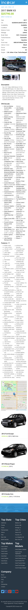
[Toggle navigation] (26, 2)
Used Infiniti (4, 563)
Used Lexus (4, 551)
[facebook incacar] (6, 592)
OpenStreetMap (23, 409)
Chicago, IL (18, 527)
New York (3, 537)
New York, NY (18, 539)
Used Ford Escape (20, 565)
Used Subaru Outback (20, 549)
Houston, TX (18, 534)
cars (6, 7)
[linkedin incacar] (13, 592)
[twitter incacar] (2, 592)
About (2, 575)
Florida (3, 525)
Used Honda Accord (20, 558)
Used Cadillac (4, 558)
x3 (13, 7)
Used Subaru (4, 546)
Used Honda (4, 553)
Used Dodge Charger (20, 568)
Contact (3, 586)
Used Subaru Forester (21, 556)
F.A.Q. (2, 579)
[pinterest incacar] (9, 592)
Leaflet (17, 409)
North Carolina (4, 539)
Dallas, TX (17, 530)
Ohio (2, 534)
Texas (2, 527)
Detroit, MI (18, 532)
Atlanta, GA (18, 523)
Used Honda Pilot (19, 560)
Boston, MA (18, 525)
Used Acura (4, 560)
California (3, 523)
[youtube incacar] (16, 592)
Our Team (3, 577)
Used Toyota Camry (20, 563)
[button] (14, 394)
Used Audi (3, 556)
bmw (10, 7)
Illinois (3, 532)
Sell (2, 582)
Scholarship (4, 584)
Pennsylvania (4, 530)
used (2, 7)
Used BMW (4, 549)
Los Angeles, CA (19, 537)
